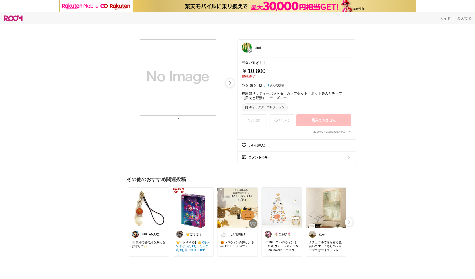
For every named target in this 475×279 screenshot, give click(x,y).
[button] (247, 47)
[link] (149, 208)
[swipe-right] (230, 83)
